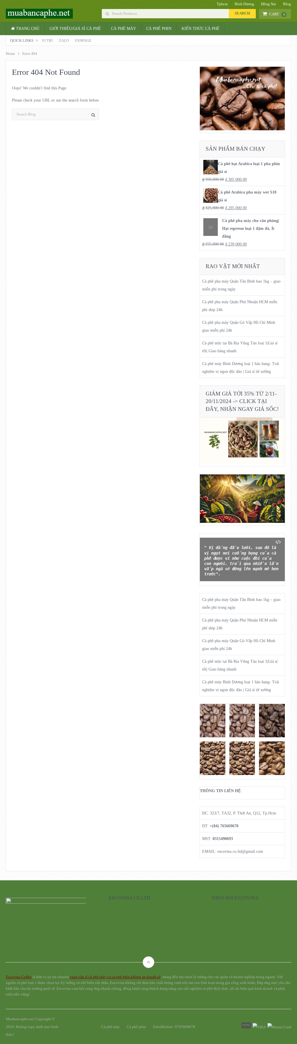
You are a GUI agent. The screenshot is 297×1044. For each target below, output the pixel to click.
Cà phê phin (158, 28)
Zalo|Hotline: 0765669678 (174, 1027)
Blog (287, 4)
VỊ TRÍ (47, 40)
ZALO (64, 40)
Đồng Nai (268, 4)
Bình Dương (244, 4)
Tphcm (222, 4)
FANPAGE (83, 40)
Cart (277, 14)
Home (10, 53)
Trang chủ (27, 28)
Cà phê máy (123, 28)
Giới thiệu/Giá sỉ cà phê (75, 28)
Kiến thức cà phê (201, 28)
